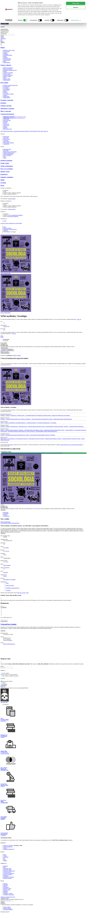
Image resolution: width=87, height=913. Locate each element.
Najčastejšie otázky (7, 869)
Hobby (4, 77)
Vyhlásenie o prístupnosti (8, 894)
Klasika (5, 56)
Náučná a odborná (6, 65)
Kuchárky (3, 103)
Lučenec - (32, 415)
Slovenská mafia (4, 702)
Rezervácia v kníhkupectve (9, 870)
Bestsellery (5, 121)
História (5, 71)
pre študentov (13, 579)
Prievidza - (13, 435)
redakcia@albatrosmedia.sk (9, 644)
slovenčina (5, 572)
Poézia (4, 61)
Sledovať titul (3, 685)
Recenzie (5, 514)
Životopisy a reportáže (8, 72)
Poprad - (50, 430)
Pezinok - (60, 419)
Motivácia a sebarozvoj (8, 67)
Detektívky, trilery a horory (9, 50)
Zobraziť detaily (75, 20)
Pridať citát (3, 686)
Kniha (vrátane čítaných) (7, 681)
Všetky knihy (6, 119)
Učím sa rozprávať (7, 155)
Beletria (3, 47)
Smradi (4, 157)
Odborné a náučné (7, 228)
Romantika (5, 53)
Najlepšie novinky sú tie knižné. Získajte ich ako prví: (12, 899)
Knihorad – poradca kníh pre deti (10, 85)
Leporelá (5, 95)
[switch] (40, 20)
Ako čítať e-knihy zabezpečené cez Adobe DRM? (11, 223)
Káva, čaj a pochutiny (7, 169)
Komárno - (12, 426)
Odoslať (2, 902)
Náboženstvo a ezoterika (7, 108)
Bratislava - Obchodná (8, 845)
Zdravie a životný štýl (8, 75)
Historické (5, 57)
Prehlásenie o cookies (8, 893)
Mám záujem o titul (7, 129)
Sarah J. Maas (6, 141)
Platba (4, 867)
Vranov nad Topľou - (41, 431)
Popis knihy (5, 512)
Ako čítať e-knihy (7, 872)
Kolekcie (5, 126)
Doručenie (5, 866)
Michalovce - (38, 422)
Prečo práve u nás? (7, 868)
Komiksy (5, 52)
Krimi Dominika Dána (8, 154)
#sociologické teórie (9, 523)
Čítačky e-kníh (5, 163)
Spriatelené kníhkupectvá (8, 849)
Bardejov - (10, 430)
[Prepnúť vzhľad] (1, 44)
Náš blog (5, 886)
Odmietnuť (75, 7)
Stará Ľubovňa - (13, 431)
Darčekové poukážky (6, 160)
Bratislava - (13, 419)
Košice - (10, 422)
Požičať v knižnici (17, 355)
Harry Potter (6, 150)
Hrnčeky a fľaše (5, 171)
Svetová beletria (6, 60)
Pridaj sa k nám (6, 889)
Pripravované (6, 124)
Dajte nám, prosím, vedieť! (23, 592)
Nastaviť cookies (7, 907)
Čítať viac (79, 319)
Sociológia (5, 230)
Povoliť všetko (75, 3)
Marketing (5, 891)
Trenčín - (40, 435)
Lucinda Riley (6, 144)
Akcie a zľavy (6, 125)
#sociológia (3, 523)
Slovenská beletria (7, 58)
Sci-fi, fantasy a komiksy (8, 93)
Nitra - (52, 426)
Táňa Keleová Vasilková (8, 142)
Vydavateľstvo (6, 516)
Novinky (5, 122)
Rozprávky (5, 92)
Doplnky (2, 42)
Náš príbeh (5, 884)
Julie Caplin (5, 137)
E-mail (2, 666)
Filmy (2, 41)
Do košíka (3, 510)
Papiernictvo (4, 174)
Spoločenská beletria (7, 55)
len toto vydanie (5, 673)
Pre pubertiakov (6, 89)
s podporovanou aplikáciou (17, 215)
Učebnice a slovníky (6, 105)
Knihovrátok (6, 887)
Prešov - (73, 430)
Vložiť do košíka (4, 347)
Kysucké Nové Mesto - (46, 438)
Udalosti (5, 848)
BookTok (5, 127)
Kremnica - (11, 415)
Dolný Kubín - (17, 438)
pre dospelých (6, 579)
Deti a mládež (4, 82)
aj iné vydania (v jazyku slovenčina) (9, 674)
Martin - (67, 438)
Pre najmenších (6, 86)
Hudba (2, 180)
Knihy (2, 36)
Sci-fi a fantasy (6, 51)
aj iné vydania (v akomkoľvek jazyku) (10, 675)
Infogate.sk (10, 444)
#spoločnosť (16, 523)
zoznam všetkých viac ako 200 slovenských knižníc (71, 444)
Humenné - (29, 430)
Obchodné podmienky (8, 909)
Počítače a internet (7, 76)
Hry (1, 39)
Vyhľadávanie (4, 33)
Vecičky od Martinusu (7, 166)
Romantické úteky (7, 149)
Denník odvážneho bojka (8, 153)
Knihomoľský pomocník (8, 877)
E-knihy (2, 37)
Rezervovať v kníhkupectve (7, 350)
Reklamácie (5, 875)
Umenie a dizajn (6, 78)
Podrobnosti (5, 513)
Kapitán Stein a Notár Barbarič (10, 151)
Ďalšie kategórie (6, 62)
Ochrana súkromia (7, 908)
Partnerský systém (7, 888)
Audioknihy (3, 38)
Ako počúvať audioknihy (8, 873)
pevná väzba (6, 547)
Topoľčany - (74, 426)
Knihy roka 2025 (7, 120)
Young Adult (6, 90)
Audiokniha (4, 684)
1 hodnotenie (3, 607)
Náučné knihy (6, 96)
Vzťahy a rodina (6, 73)
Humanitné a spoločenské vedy (10, 70)
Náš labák (5, 892)
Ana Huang (5, 140)
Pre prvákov (5, 87)
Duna (4, 156)
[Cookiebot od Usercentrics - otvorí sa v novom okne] (9, 20)
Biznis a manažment (7, 69)
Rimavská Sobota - (56, 415)
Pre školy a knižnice (7, 874)
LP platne (3, 182)
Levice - (33, 426)
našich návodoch (11, 198)
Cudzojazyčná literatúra (7, 114)
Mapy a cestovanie (6, 111)
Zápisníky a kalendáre (7, 177)
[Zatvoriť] (1, 361)
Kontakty (5, 883)
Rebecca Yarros (6, 139)
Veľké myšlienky (7, 565)
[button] (43, 345)
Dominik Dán (6, 136)
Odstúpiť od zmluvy (7, 878)
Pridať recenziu (4, 621)
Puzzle (2, 185)
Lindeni (5, 326)
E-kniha (3, 682)
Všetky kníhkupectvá (7, 846)
